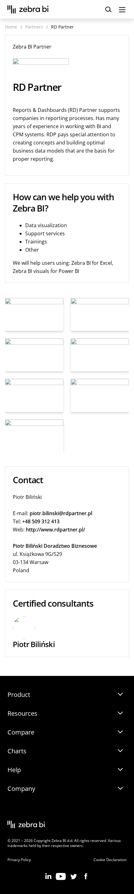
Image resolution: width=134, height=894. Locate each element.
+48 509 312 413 (41, 521)
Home (11, 27)
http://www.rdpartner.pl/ (55, 529)
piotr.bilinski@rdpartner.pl (61, 513)
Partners (34, 27)
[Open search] (108, 9)
